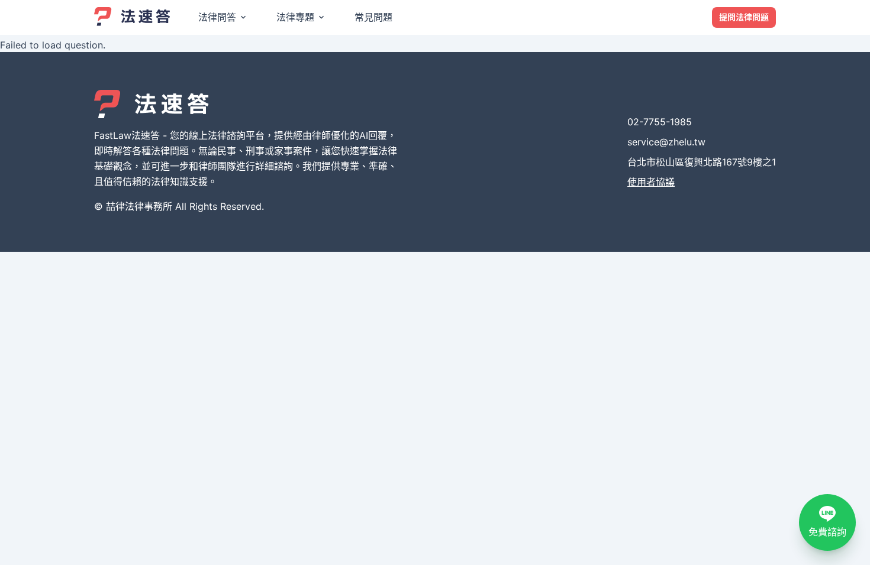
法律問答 (217, 17)
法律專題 (295, 17)
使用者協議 (651, 182)
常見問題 (373, 17)
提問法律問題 (744, 17)
